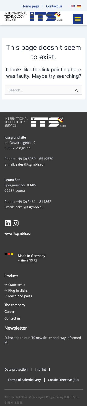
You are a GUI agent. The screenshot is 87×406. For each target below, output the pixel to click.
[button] (78, 19)
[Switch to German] (78, 6)
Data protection (16, 369)
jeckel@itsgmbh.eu (29, 207)
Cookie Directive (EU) (63, 380)
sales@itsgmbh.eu (30, 164)
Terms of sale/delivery (24, 380)
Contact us (54, 6)
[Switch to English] (71, 6)
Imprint (40, 369)
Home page (30, 6)
